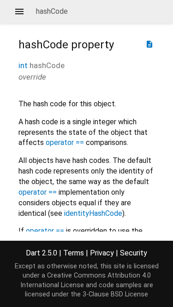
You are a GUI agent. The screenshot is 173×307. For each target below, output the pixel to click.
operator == (65, 142)
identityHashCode (93, 213)
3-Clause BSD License (115, 294)
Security (133, 253)
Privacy (102, 253)
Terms (73, 253)
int (23, 65)
